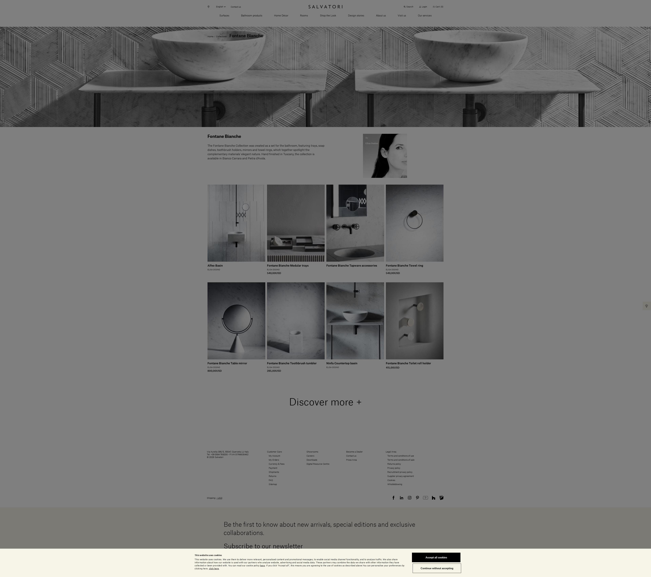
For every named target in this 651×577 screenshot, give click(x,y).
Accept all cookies (436, 557)
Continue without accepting (437, 568)
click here (214, 569)
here (262, 565)
